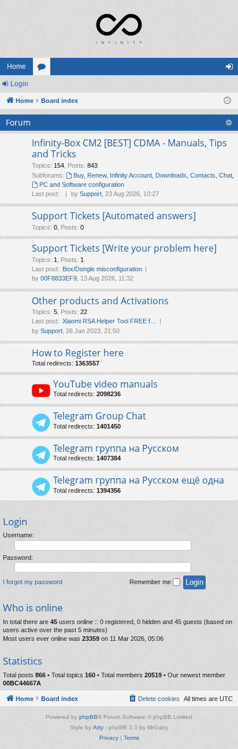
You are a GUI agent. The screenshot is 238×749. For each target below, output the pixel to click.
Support (91, 193)
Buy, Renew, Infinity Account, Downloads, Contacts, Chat (152, 175)
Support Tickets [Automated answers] (114, 215)
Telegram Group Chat (99, 415)
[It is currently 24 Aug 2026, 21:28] (227, 101)
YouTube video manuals (105, 384)
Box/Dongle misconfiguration (102, 268)
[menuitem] (154, 698)
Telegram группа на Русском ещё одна (138, 480)
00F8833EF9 (58, 278)
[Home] (119, 29)
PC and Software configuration (81, 184)
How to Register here (78, 352)
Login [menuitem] (231, 68)
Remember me (151, 581)
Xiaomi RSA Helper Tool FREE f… (109, 321)
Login (19, 84)
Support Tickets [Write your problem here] (124, 248)
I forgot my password (32, 581)
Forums (44, 68)
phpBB (88, 717)
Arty (98, 727)
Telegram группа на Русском (116, 448)
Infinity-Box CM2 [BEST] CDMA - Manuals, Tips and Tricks (129, 148)
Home (16, 66)
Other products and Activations (100, 300)
